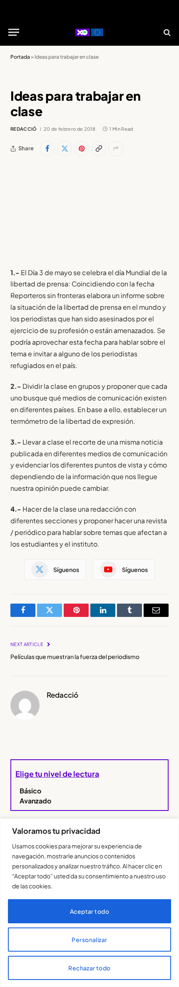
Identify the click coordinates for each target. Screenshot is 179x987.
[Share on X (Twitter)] (64, 148)
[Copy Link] (98, 148)
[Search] (166, 32)
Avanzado (35, 800)
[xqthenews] (89, 32)
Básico (30, 790)
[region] (89, 902)
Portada (20, 57)
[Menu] (13, 32)
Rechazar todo (89, 968)
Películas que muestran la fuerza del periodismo (74, 656)
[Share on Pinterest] (81, 148)
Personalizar (89, 939)
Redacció (23, 129)
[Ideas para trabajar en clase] (89, 211)
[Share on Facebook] (47, 148)
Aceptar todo (89, 911)
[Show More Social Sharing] (115, 148)
